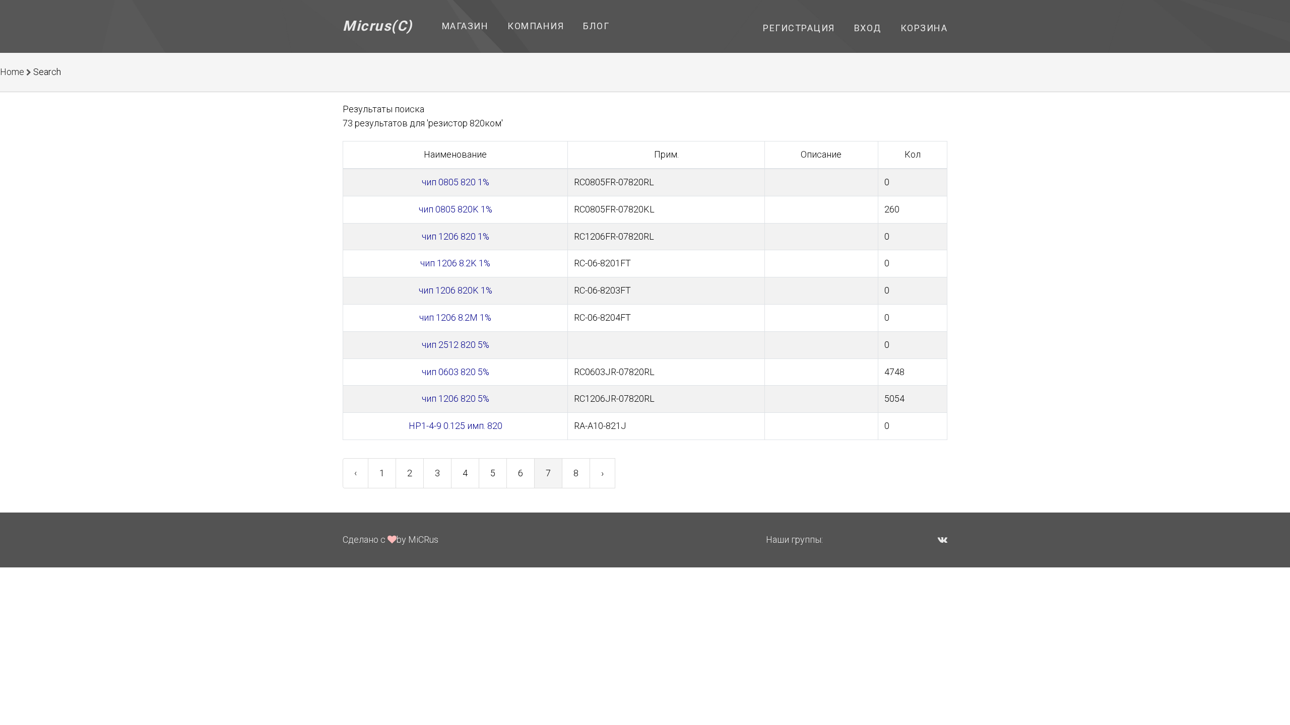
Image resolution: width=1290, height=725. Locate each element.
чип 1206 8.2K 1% (455, 263)
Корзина (924, 28)
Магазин (465, 26)
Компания (535, 26)
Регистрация (799, 28)
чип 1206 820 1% (455, 236)
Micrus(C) (378, 26)
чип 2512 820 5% (455, 344)
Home (12, 71)
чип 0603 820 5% (455, 372)
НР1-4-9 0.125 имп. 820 (455, 425)
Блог (596, 26)
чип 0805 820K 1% (455, 209)
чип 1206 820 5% (455, 398)
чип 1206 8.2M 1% (455, 317)
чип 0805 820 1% (455, 182)
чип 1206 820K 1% (455, 290)
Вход (867, 28)
